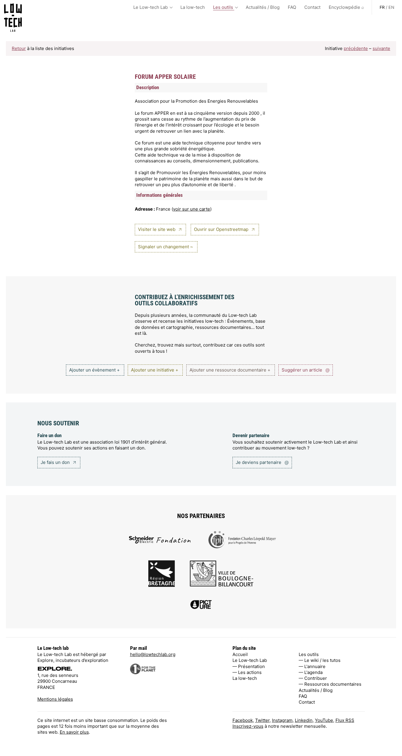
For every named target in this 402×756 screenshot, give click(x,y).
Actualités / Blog (263, 7)
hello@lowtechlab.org (152, 654)
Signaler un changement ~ (165, 246)
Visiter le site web (157, 229)
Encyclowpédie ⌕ (346, 7)
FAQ (292, 7)
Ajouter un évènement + (94, 370)
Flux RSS (344, 720)
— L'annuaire (312, 666)
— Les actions (247, 672)
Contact (312, 7)
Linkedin (304, 720)
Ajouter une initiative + (154, 370)
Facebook (242, 720)
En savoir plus (74, 732)
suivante (381, 48)
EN (391, 7)
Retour (19, 48)
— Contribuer (313, 678)
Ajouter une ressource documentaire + (230, 370)
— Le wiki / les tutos (319, 660)
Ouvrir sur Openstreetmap (222, 229)
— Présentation (248, 666)
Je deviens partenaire (262, 462)
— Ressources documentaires (330, 684)
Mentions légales (55, 699)
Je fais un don (56, 462)
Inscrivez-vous (247, 726)
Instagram (282, 720)
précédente (356, 48)
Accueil (240, 654)
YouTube (324, 720)
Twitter (262, 720)
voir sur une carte (191, 209)
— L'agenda (311, 672)
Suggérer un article (306, 370)
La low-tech (192, 7)
